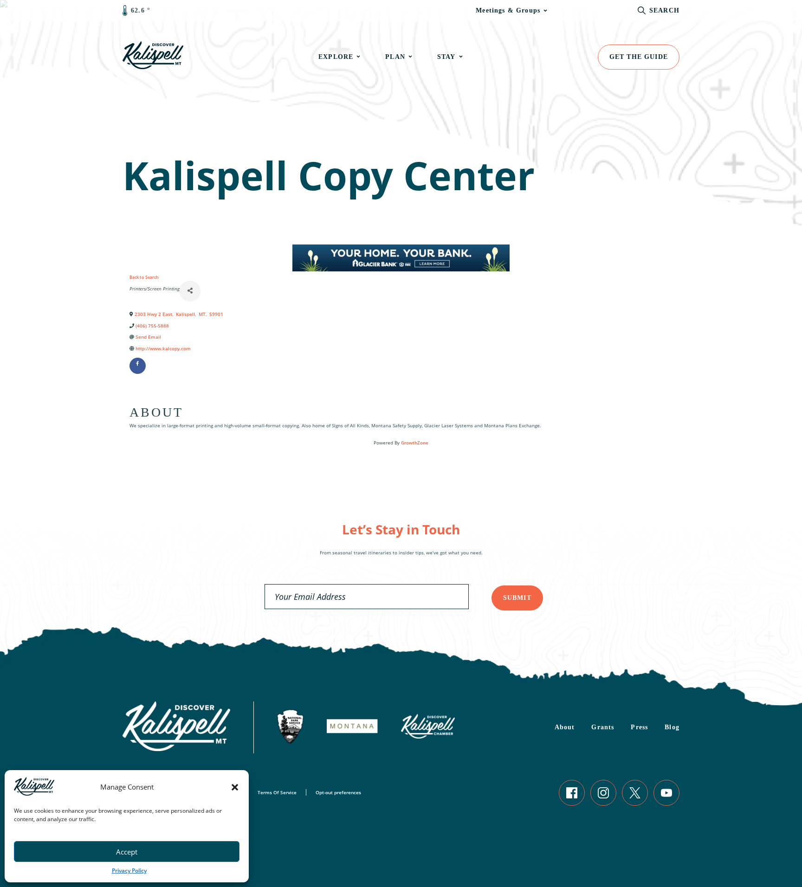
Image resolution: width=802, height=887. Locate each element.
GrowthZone (414, 442)
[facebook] (137, 366)
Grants (602, 727)
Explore (335, 56)
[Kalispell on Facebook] (571, 792)
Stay (446, 56)
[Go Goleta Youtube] (666, 792)
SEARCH (664, 10)
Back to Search (144, 277)
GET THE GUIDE (638, 56)
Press (639, 727)
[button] (234, 787)
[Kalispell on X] (634, 792)
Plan (395, 56)
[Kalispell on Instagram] (603, 792)
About (565, 727)
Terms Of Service (277, 792)
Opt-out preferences (338, 792)
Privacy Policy (129, 870)
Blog (672, 727)
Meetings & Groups (508, 10)
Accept (126, 851)
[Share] (190, 291)
